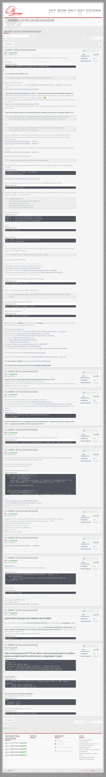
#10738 (8, 514)
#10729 (8, 53)
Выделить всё (12, 64)
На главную (59, 740)
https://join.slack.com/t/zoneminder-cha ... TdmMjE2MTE (30, 344)
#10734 (8, 432)
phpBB (9, 770)
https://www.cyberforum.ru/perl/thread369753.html (22, 501)
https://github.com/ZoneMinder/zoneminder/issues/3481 (22, 179)
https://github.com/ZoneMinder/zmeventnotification (51, 348)
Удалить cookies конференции (64, 751)
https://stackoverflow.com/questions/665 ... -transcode (49, 357)
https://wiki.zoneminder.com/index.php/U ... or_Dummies (48, 331)
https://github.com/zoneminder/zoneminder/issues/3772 (22, 268)
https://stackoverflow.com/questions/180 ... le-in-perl (26, 503)
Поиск (71, 10)
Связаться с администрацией (64, 747)
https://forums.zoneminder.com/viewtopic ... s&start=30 (21, 152)
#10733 (8, 394)
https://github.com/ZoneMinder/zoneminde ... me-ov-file (54, 404)
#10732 (8, 374)
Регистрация (92, 10)
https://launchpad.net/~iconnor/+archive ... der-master (37, 336)
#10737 (8, 452)
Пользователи (60, 744)
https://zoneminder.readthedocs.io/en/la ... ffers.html (34, 333)
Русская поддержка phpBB (10, 774)
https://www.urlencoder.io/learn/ (36, 353)
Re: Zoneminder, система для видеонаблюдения (21, 372)
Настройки (78, 722)
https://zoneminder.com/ (16, 329)
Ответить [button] (9, 44)
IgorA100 (14, 53)
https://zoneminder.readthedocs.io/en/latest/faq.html (24, 346)
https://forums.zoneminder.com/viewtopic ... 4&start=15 (22, 143)
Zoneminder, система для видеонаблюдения (22, 32)
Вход (80, 10)
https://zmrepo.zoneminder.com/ (24, 338)
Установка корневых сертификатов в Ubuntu (23, 742)
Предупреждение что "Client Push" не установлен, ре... (26, 754)
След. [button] (99, 38)
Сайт (51, 10)
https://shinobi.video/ (43, 365)
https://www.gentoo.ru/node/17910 (52, 272)
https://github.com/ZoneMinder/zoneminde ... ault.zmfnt (45, 85)
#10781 (8, 560)
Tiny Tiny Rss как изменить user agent (21, 745)
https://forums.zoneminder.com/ (20, 342)
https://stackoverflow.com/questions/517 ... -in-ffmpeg (21, 141)
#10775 (8, 540)
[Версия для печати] (100, 44)
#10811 (8, 613)
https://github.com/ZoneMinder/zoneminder (23, 340)
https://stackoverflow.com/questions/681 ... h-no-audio (21, 604)
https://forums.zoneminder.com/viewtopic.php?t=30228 (22, 89)
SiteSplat (93, 770)
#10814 (8, 648)
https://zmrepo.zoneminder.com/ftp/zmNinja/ (37, 361)
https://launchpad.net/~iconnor (41, 402)
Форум (60, 10)
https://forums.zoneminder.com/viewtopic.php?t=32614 (22, 104)
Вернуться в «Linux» (10, 728)
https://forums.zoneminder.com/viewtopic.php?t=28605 (40, 270)
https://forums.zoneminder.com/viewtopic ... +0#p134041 (22, 546)
